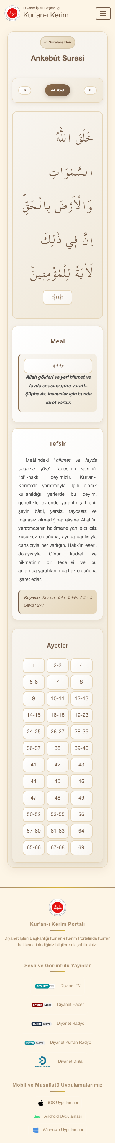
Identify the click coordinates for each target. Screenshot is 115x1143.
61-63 (58, 831)
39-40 (81, 748)
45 (57, 781)
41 (34, 765)
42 (57, 765)
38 (57, 748)
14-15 (34, 715)
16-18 (58, 715)
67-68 (58, 847)
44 (34, 781)
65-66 (34, 847)
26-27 (58, 732)
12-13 (81, 698)
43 (81, 765)
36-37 (34, 748)
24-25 (34, 732)
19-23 (81, 715)
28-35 (81, 732)
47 (34, 798)
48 (57, 798)
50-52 (34, 814)
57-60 (34, 831)
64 (81, 831)
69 (81, 847)
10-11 (58, 698)
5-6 (34, 682)
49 (81, 798)
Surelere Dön (57, 42)
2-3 (58, 665)
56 (81, 814)
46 (81, 781)
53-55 (58, 814)
